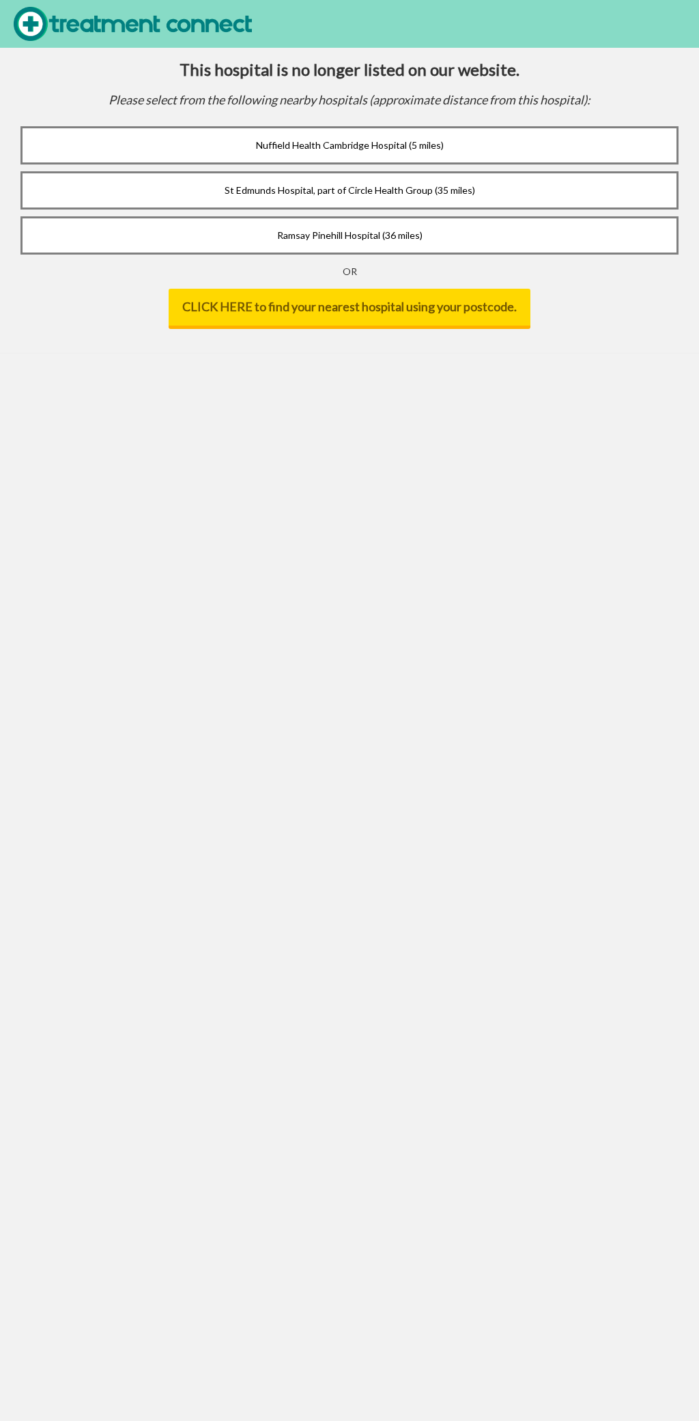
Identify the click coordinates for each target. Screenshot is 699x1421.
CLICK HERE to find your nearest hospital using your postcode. (349, 306)
